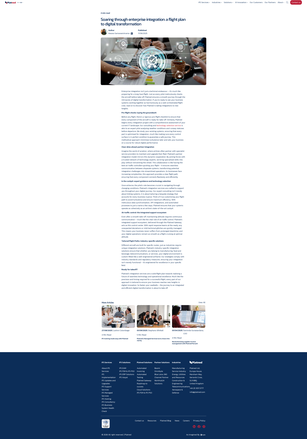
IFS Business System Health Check (108, 408)
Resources (152, 420)
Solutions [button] (228, 2)
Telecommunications (181, 386)
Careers (186, 420)
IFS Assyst (123, 377)
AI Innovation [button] (240, 2)
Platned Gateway (144, 380)
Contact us (296, 2)
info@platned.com (197, 392)
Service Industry (179, 371)
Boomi (157, 368)
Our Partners (270, 2)
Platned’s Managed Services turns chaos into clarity (153, 339)
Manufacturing (178, 368)
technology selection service (169, 125)
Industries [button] (216, 2)
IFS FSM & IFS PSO (126, 371)
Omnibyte (158, 371)
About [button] (280, 2)
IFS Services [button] (204, 2)
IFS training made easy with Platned (115, 338)
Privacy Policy (199, 420)
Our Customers (256, 2)
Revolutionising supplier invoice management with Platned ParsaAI (185, 342)
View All (201, 302)
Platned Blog (165, 420)
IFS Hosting (106, 398)
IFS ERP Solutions (126, 374)
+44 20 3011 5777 (197, 388)
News (177, 420)
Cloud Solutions (143, 389)
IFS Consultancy (108, 402)
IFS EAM (122, 368)
